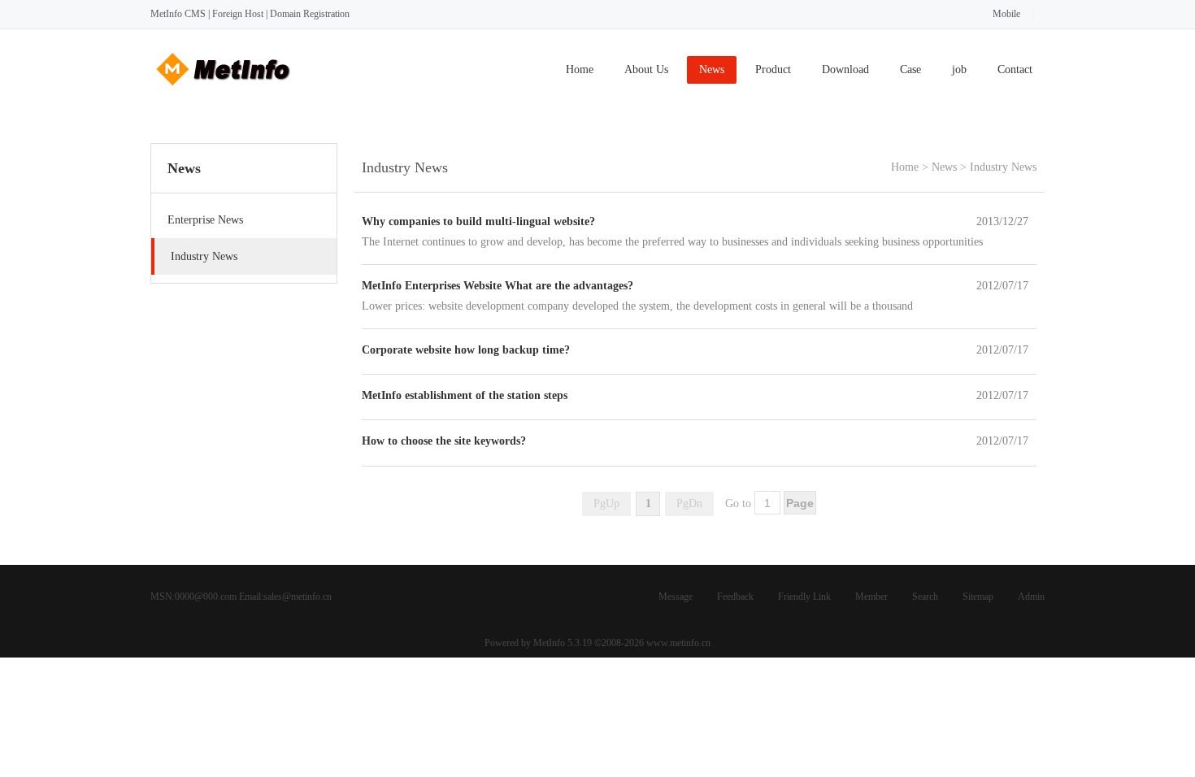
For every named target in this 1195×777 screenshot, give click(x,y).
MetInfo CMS (178, 14)
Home (579, 69)
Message (675, 596)
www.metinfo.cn (678, 643)
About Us (646, 69)
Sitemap (978, 596)
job (959, 69)
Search (925, 596)
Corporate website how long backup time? (466, 350)
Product (773, 69)
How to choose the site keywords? (444, 441)
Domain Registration (310, 14)
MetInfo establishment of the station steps (464, 395)
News (711, 69)
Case (910, 69)
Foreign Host (237, 14)
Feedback (735, 596)
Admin (1031, 596)
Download (845, 69)
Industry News (1003, 167)
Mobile (1006, 14)
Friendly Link (804, 596)
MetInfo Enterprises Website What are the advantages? (497, 286)
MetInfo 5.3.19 (562, 643)
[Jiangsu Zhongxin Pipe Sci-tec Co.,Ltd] (223, 91)
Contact (1014, 69)
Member (871, 596)
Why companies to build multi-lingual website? (478, 221)
